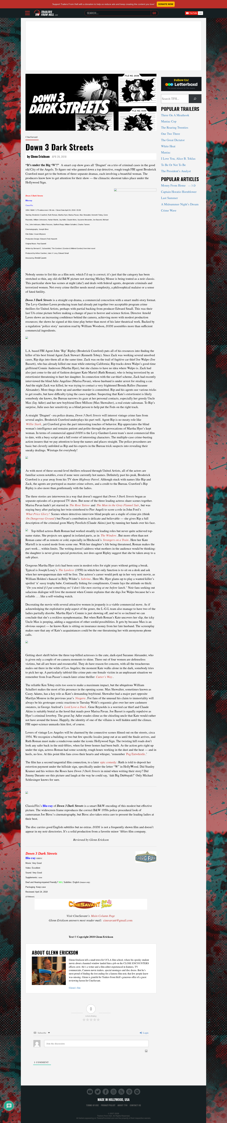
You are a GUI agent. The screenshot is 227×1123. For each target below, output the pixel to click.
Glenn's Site (75, 987)
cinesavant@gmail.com (117, 920)
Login (145, 1032)
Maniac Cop (168, 121)
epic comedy (108, 762)
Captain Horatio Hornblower (179, 192)
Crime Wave (168, 210)
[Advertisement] (113, 45)
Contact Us (135, 1105)
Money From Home (178, 185)
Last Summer (169, 198)
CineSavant (31, 137)
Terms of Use (92, 1105)
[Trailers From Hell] (37, 13)
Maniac (165, 152)
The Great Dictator (173, 140)
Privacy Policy (108, 1105)
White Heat (168, 146)
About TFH (122, 1105)
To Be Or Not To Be (173, 165)
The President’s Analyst (176, 171)
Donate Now (165, 4)
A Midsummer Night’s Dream (180, 204)
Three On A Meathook (175, 115)
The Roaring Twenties (174, 127)
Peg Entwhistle (135, 754)
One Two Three (170, 134)
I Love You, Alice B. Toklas (178, 158)
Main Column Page (103, 916)
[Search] (195, 98)
